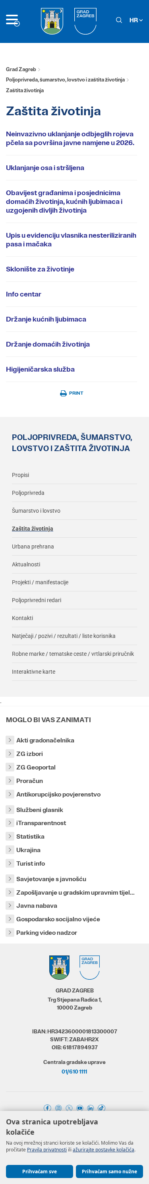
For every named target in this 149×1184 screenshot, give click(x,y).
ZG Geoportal (36, 767)
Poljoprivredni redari (36, 600)
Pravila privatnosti (47, 1149)
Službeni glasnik (39, 809)
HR (134, 20)
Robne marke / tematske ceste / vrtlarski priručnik (73, 654)
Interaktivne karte (33, 672)
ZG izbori (29, 753)
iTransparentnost (41, 823)
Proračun (29, 780)
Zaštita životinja (32, 528)
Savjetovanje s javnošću (51, 879)
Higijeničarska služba (40, 369)
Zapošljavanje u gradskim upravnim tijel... (75, 892)
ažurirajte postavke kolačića (103, 1149)
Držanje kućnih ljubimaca (46, 319)
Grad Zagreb (21, 69)
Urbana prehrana (33, 546)
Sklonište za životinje (40, 269)
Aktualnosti (26, 564)
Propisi (20, 475)
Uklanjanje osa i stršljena (45, 168)
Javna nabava (36, 905)
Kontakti (22, 618)
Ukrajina (28, 850)
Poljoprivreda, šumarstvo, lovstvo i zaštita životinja (65, 80)
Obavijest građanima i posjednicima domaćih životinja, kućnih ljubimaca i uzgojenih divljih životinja (64, 201)
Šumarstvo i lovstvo (36, 511)
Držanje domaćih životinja (48, 344)
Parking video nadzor (46, 932)
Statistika (30, 836)
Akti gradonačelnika (45, 740)
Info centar (23, 294)
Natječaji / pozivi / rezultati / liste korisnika (64, 636)
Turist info (30, 863)
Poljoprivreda (28, 493)
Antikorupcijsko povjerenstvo (58, 794)
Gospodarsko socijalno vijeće (58, 919)
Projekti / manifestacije (40, 582)
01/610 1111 (74, 1071)
